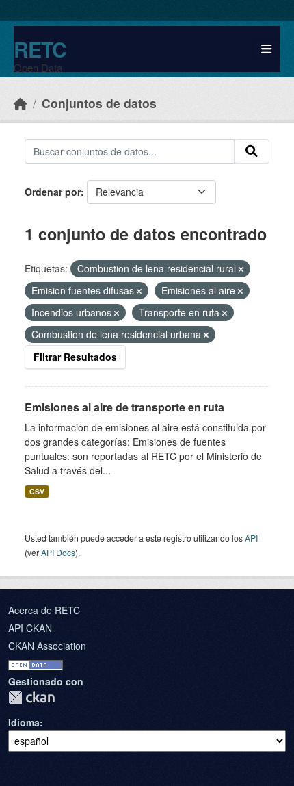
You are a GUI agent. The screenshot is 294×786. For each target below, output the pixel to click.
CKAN (31, 697)
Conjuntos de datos (99, 103)
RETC (40, 49)
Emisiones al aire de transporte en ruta (124, 407)
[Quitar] (241, 269)
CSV (36, 491)
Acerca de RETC (44, 610)
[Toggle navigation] (266, 49)
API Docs (58, 552)
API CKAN (30, 628)
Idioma (24, 722)
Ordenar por (53, 192)
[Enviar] (251, 151)
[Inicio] (20, 103)
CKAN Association (47, 645)
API (251, 538)
